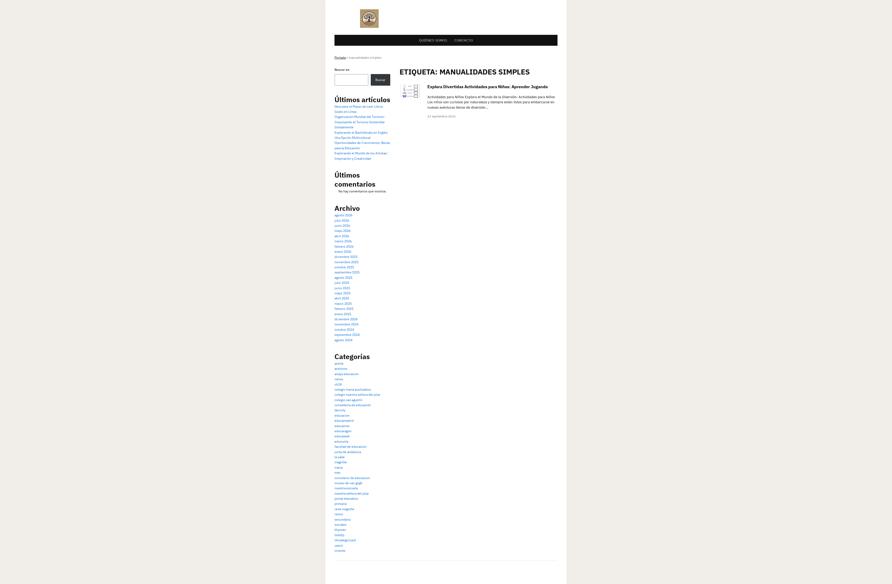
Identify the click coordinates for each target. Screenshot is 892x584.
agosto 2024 (343, 340)
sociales (340, 524)
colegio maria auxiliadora (352, 389)
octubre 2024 (344, 330)
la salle (339, 457)
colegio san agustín (348, 400)
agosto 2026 (343, 215)
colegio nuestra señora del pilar (357, 395)
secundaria (342, 519)
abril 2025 (341, 298)
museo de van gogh (348, 483)
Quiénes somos (433, 40)
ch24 (338, 384)
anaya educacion (346, 374)
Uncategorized (345, 540)
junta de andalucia (347, 452)
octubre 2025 (344, 267)
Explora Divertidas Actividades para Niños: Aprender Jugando (487, 86)
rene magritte (344, 509)
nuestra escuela (346, 488)
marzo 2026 (343, 241)
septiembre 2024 (347, 335)
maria (338, 467)
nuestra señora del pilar (351, 493)
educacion (342, 415)
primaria (340, 504)
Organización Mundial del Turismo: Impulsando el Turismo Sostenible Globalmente (359, 122)
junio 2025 (342, 288)
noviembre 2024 (346, 324)
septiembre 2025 (347, 272)
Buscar (380, 80)
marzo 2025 (343, 304)
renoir (338, 514)
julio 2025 (341, 283)
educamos (342, 426)
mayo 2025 (342, 293)
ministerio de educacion (352, 478)
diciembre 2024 (345, 319)
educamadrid (344, 421)
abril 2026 (341, 236)
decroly (339, 410)
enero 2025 (342, 314)
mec (337, 472)
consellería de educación (352, 405)
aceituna (340, 369)
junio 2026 (342, 226)
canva (338, 379)
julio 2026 (341, 220)
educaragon (342, 431)
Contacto (463, 40)
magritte (340, 462)
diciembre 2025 (345, 257)
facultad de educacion (350, 446)
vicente (339, 550)
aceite (339, 363)
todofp (339, 535)
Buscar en (341, 70)
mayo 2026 (342, 231)
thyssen (340, 530)
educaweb (342, 436)
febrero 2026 (344, 246)
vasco (338, 545)
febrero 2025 (344, 309)
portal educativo (346, 498)
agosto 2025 (343, 278)
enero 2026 (342, 252)
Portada (340, 57)
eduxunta (341, 441)
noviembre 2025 (346, 262)
